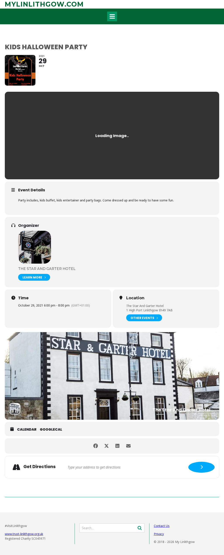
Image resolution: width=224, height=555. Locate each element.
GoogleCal (51, 429)
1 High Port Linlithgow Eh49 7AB (149, 310)
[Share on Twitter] (106, 445)
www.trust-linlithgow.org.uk (24, 534)
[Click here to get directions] (201, 467)
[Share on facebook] (95, 445)
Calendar (27, 429)
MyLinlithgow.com (44, 4)
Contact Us (162, 526)
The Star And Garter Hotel (46, 269)
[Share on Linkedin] (117, 445)
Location (135, 298)
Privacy (159, 534)
